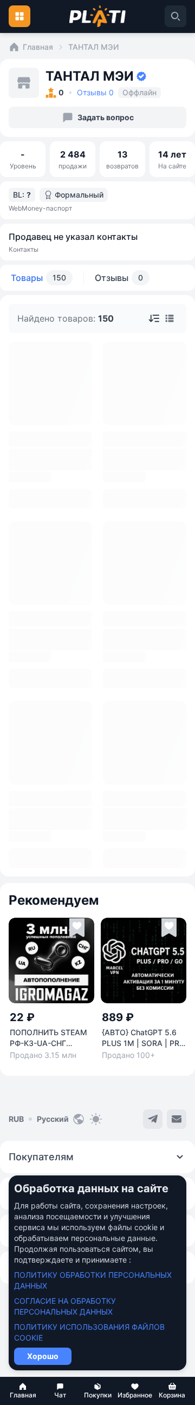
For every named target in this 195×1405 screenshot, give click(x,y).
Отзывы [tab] (119, 277)
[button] (23, 1391)
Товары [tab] (38, 277)
